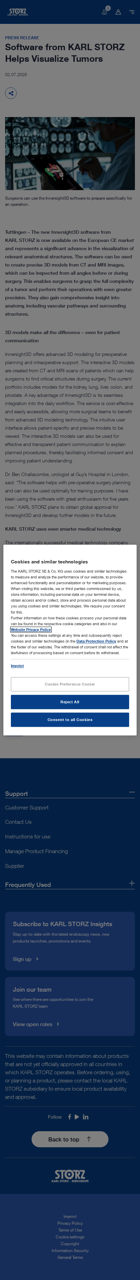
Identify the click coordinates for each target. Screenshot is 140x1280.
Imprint (17, 665)
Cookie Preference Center (70, 684)
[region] (69, 640)
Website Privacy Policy (31, 629)
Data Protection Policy (96, 641)
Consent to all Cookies (70, 719)
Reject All (70, 702)
